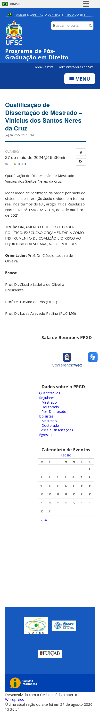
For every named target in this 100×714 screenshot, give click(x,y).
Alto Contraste (51, 14)
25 (58, 503)
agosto (66, 455)
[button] (81, 161)
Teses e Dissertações (56, 430)
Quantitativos (49, 393)
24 (50, 503)
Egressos (46, 434)
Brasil (15, 4)
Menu (82, 78)
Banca (21, 164)
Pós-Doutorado (54, 411)
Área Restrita (44, 67)
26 (66, 503)
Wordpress (14, 699)
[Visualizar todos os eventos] (81, 152)
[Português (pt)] (10, 14)
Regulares (47, 397)
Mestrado (49, 402)
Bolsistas (46, 416)
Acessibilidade (26, 14)
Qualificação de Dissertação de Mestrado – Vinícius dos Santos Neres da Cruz (43, 116)
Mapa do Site (76, 14)
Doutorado (50, 407)
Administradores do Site (76, 67)
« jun (44, 520)
